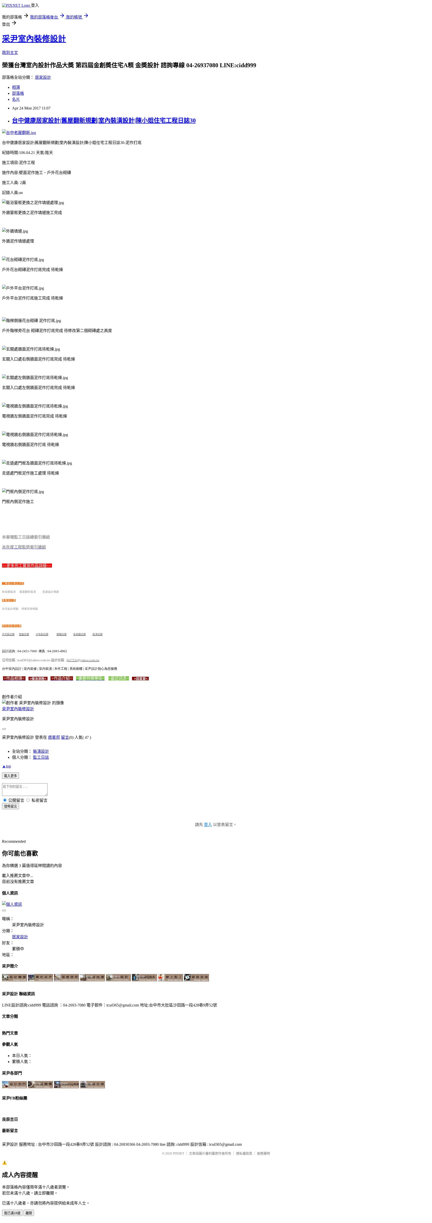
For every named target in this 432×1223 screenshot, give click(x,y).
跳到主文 (10, 52)
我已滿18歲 (12, 1213)
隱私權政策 (244, 1153)
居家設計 (43, 77)
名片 (16, 99)
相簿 (16, 87)
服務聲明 (263, 1153)
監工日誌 (41, 757)
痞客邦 (54, 737)
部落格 (18, 93)
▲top (6, 766)
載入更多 (10, 776)
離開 (29, 1213)
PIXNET (178, 1153)
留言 (65, 737)
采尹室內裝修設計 (34, 38)
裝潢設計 (41, 751)
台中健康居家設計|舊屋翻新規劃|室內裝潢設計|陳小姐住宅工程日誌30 (104, 120)
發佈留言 (10, 806)
